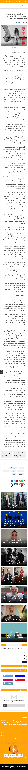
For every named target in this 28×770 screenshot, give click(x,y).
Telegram (9, 683)
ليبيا (14, 474)
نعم (24, 652)
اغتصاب (6, 471)
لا (24, 655)
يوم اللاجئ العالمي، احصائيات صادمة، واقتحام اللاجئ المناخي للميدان (18, 454)
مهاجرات (21, 471)
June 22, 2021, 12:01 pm (19, 22)
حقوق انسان (13, 467)
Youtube (21, 679)
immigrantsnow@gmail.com (7, 738)
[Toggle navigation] (22, 6)
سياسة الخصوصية (10, 757)
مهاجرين (21, 474)
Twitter (9, 676)
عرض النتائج (18, 661)
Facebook (21, 676)
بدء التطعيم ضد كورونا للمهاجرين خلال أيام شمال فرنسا (6, 454)
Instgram (9, 679)
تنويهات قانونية (23, 759)
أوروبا (21, 467)
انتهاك (13, 471)
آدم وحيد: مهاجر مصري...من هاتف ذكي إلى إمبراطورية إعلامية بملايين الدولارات (14, 505)
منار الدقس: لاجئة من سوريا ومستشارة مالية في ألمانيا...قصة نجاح (14, 542)
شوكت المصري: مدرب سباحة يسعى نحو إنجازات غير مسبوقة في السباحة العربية (14, 598)
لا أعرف (23, 658)
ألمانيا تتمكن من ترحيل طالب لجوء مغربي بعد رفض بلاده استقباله (14, 637)
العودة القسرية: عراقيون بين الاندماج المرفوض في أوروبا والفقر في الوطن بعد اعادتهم (14, 523)
